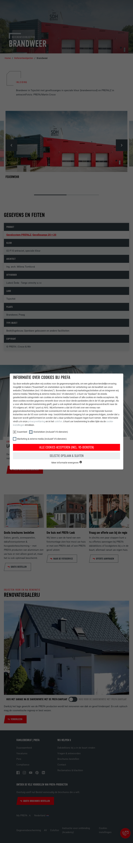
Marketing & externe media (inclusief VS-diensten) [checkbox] (42, 439)
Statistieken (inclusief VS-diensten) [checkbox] (50, 432)
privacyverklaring (36, 421)
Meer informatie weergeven (65, 462)
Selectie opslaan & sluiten (67, 456)
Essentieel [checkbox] (22, 432)
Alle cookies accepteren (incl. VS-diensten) (66, 447)
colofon (58, 421)
